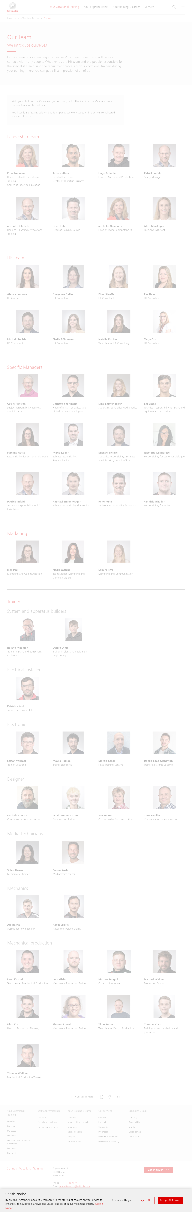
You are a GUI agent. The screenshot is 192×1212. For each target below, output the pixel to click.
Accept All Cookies (170, 1200)
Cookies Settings (121, 1200)
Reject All (145, 1200)
